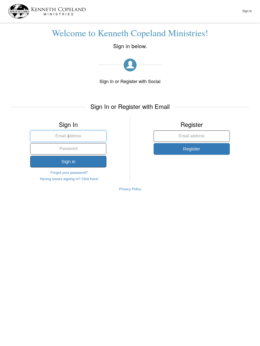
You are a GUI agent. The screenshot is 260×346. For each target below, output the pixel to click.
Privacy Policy (130, 189)
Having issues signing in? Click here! (69, 179)
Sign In (247, 11)
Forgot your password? (69, 172)
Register (191, 148)
